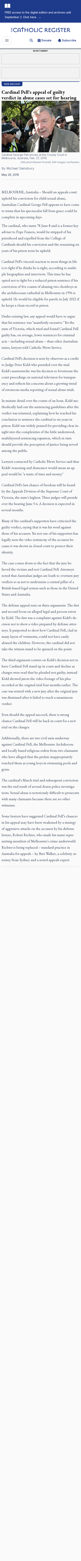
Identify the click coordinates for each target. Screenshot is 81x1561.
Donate (46, 40)
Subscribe (69, 40)
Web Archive (12, 84)
